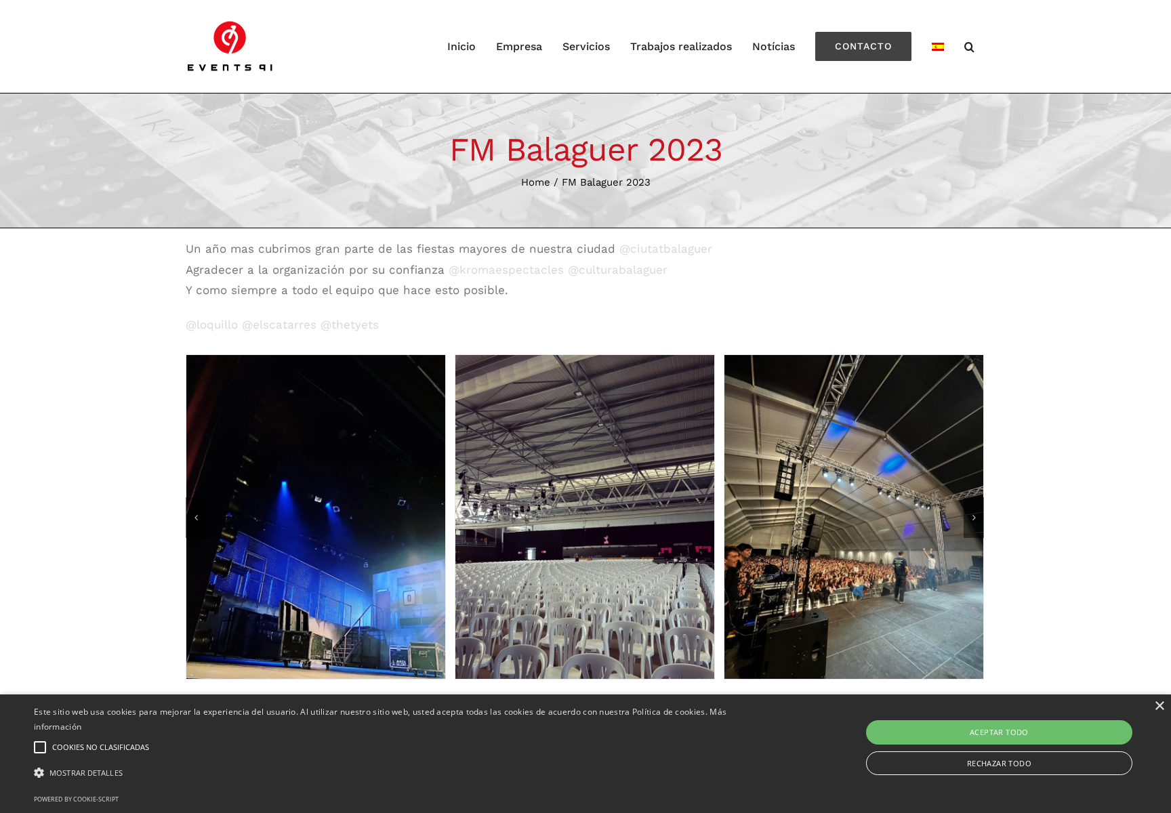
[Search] (969, 46)
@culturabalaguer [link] (617, 269)
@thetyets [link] (350, 324)
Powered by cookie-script (76, 799)
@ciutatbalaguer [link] (665, 248)
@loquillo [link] (212, 324)
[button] (392, 773)
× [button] (1159, 706)
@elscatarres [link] (279, 324)
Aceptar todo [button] (999, 732)
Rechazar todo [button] (999, 763)
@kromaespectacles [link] (506, 269)
